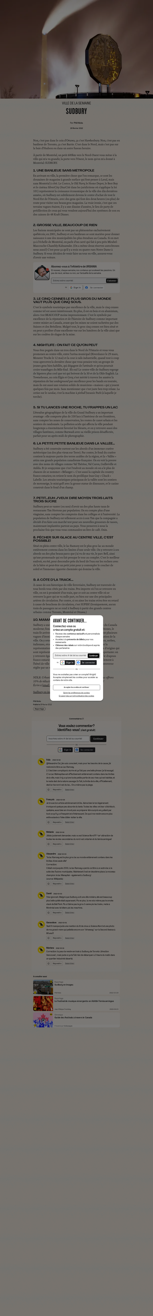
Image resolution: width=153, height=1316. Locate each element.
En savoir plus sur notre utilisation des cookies (76, 696)
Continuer (93, 656)
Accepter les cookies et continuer (76, 687)
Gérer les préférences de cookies (76, 693)
